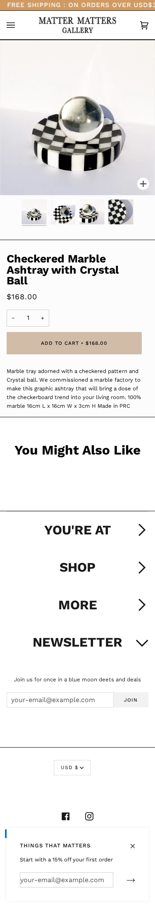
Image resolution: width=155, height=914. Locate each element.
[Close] (136, 842)
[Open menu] (19, 25)
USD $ (69, 767)
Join (131, 700)
